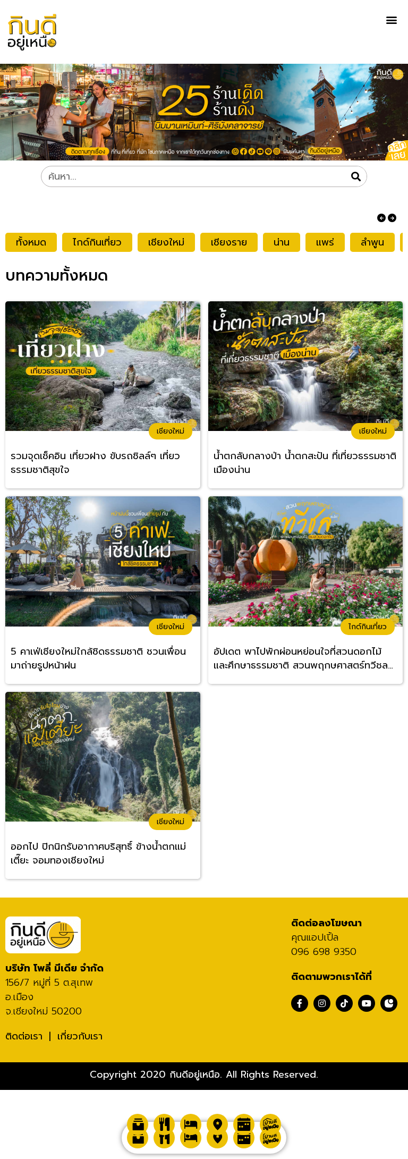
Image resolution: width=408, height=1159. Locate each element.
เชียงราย (229, 242)
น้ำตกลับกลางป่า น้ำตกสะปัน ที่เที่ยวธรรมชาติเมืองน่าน (305, 463)
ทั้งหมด (31, 242)
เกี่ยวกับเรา (80, 1036)
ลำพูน (372, 242)
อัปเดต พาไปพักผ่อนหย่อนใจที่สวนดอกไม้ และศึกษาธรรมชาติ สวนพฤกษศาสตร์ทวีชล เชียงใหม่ (301, 659)
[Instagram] (321, 1003)
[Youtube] (366, 1003)
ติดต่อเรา (23, 1036)
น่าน (282, 242)
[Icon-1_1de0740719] (388, 1003)
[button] (391, 19)
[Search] (356, 176)
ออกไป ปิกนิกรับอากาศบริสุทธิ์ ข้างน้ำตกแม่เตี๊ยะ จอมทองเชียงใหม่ (98, 854)
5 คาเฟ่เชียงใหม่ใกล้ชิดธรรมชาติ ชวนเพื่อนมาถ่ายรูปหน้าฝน (98, 659)
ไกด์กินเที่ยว (97, 242)
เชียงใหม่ (166, 242)
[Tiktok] (344, 1003)
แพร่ (325, 242)
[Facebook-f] (299, 1003)
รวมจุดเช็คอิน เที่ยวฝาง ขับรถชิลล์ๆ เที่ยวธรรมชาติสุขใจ (95, 463)
